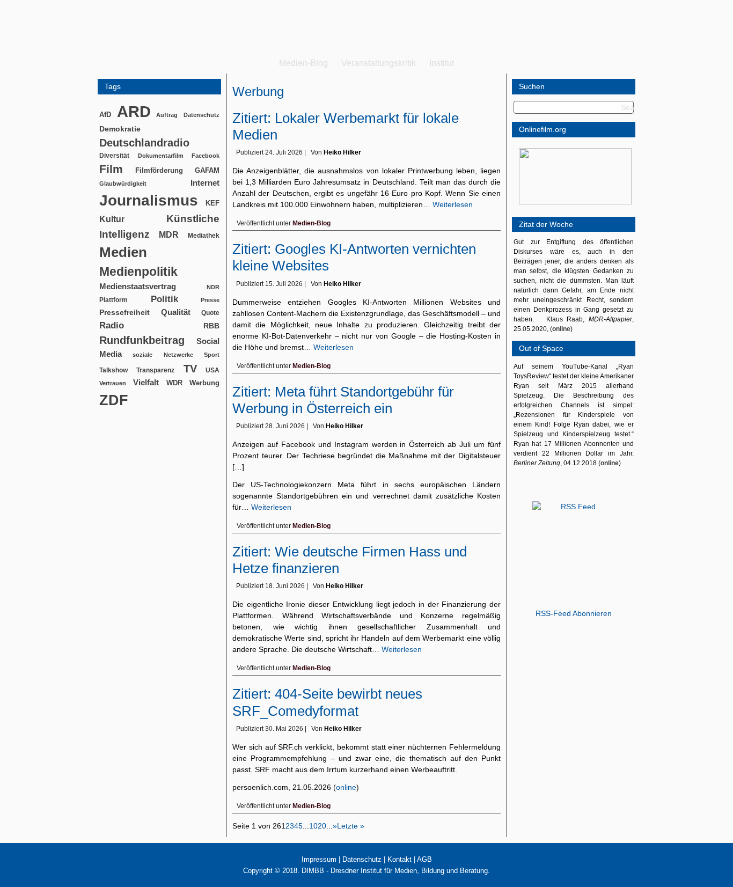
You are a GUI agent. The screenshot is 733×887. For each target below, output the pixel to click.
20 (322, 826)
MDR (169, 234)
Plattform (113, 299)
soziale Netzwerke (163, 354)
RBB (211, 325)
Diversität (114, 155)
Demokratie (120, 128)
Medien (123, 252)
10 (313, 826)
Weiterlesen (453, 204)
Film (111, 169)
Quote (210, 313)
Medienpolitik (138, 271)
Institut (441, 63)
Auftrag (167, 115)
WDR (174, 383)
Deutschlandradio (144, 143)
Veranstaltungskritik (378, 63)
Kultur (111, 219)
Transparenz (155, 370)
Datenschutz (201, 115)
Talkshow (113, 370)
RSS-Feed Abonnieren (574, 613)
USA (212, 370)
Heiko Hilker (342, 152)
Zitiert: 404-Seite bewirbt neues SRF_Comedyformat (327, 702)
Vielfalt (146, 382)
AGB (424, 859)
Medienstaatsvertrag (137, 286)
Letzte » (350, 826)
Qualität (175, 312)
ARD (134, 111)
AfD (105, 115)
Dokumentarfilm (161, 155)
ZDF (113, 400)
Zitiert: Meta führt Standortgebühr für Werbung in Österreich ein (343, 400)
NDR (213, 287)
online (346, 787)
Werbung (204, 383)
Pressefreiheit (124, 313)
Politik (164, 299)
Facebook (205, 155)
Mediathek (203, 235)
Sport (211, 354)
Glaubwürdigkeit (122, 183)
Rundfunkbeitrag (142, 340)
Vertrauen (112, 383)
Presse (210, 300)
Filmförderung (159, 170)
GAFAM (207, 170)
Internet (204, 183)
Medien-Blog (303, 63)
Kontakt (399, 859)
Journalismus (148, 200)
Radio (111, 325)
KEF (212, 203)
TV (190, 369)
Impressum (319, 859)
